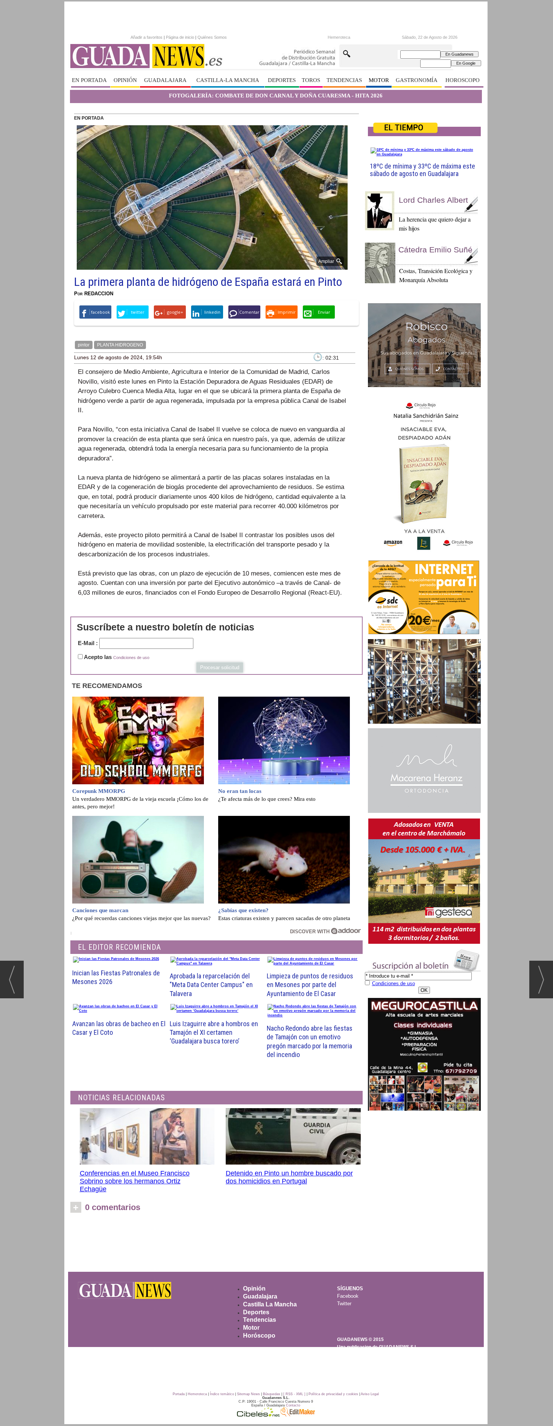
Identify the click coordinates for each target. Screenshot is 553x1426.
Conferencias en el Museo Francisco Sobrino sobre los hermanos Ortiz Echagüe (135, 1181)
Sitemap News (248, 1394)
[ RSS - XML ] (294, 1394)
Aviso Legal (370, 1394)
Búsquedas (271, 1394)
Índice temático (222, 1394)
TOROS (311, 80)
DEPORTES (282, 80)
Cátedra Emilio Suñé (435, 249)
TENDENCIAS (344, 80)
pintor (84, 345)
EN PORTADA (89, 80)
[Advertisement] (276, 1245)
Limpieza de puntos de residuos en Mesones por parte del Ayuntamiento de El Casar (310, 985)
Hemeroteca (339, 37)
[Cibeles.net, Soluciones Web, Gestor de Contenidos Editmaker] (258, 1415)
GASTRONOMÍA (417, 80)
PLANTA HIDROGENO (120, 345)
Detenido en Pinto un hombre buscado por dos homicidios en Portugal (289, 1177)
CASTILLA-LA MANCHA (227, 80)
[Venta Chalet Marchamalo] (424, 881)
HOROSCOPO (462, 80)
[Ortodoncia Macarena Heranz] (424, 770)
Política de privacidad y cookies (333, 1394)
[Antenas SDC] (424, 597)
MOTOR (379, 80)
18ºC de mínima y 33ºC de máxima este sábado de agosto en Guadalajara (422, 170)
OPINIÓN (125, 80)
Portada (179, 1394)
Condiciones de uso (131, 657)
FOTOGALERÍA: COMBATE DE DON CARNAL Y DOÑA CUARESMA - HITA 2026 (276, 96)
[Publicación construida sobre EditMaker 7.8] (297, 1415)
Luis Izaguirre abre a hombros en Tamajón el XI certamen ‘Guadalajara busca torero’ (214, 1032)
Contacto (293, 1405)
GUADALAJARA (165, 80)
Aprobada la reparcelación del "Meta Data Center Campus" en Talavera (211, 985)
